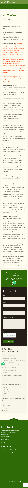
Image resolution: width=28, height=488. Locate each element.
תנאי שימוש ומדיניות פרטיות (8, 449)
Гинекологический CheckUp (10, 370)
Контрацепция (6, 379)
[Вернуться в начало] (8, 2)
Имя (4, 295)
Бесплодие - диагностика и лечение (11, 408)
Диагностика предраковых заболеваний (12, 403)
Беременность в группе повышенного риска (14, 360)
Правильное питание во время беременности (14, 364)
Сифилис (5, 393)
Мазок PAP (5, 372)
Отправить (9, 341)
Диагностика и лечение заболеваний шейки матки (13, 399)
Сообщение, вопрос (8, 317)
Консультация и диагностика (9, 367)
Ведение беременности (8, 355)
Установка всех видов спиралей (10, 381)
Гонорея (5, 387)
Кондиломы (6, 395)
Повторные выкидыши (8, 362)
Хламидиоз (5, 389)
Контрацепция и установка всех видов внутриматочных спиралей (12, 376)
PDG (17, 481)
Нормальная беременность (9, 358)
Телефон (6, 310)
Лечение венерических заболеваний (11, 384)
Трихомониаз (6, 391)
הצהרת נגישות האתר (6, 446)
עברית (2, 6)
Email (4, 302)
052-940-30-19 (4, 8)
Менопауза (5, 410)
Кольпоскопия (6, 405)
